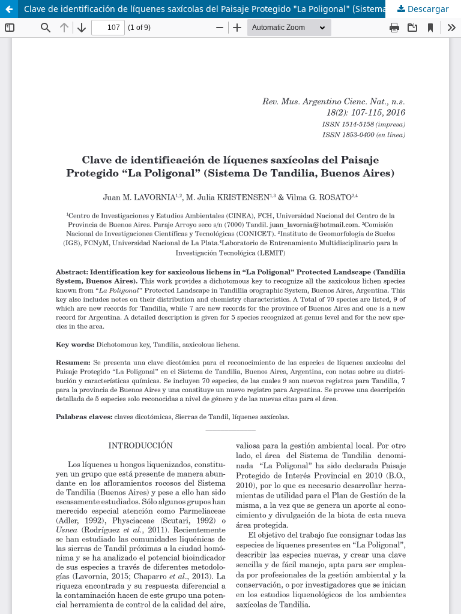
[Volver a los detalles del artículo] (9, 9)
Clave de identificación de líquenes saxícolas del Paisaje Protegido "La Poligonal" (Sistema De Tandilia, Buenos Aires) (242, 8)
